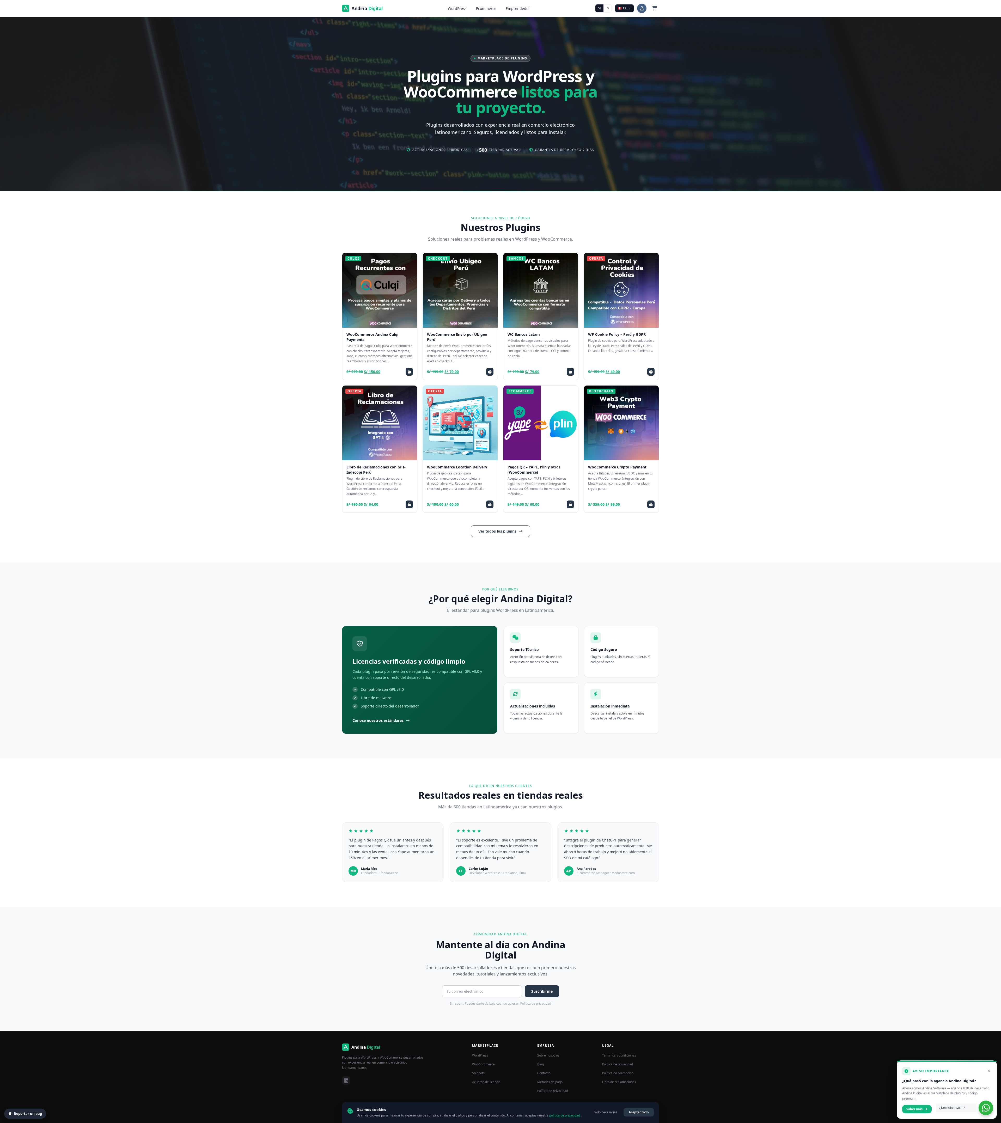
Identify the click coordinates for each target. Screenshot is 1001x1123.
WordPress (457, 8)
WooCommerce (483, 1064)
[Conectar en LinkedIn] (346, 1080)
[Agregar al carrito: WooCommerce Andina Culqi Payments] (409, 372)
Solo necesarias (605, 1112)
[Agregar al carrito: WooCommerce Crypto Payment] (651, 504)
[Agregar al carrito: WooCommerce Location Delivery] (489, 504)
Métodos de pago (550, 1082)
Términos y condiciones (619, 1055)
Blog (540, 1064)
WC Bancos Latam (524, 334)
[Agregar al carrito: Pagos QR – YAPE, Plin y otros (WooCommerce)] (570, 504)
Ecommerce (486, 8)
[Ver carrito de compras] (654, 8)
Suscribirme (542, 991)
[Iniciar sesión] (641, 8)
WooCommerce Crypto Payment (617, 467)
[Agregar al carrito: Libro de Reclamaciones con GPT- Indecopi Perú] (409, 504)
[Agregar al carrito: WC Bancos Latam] (570, 372)
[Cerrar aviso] (988, 1070)
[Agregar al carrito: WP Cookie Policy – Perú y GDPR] (651, 372)
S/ (599, 8)
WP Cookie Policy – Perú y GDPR (617, 334)
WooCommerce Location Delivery (457, 467)
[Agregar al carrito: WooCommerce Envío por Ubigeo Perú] (489, 372)
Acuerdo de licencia (486, 1082)
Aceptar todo (639, 1112)
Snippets (478, 1073)
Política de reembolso (617, 1073)
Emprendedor (518, 8)
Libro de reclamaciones (619, 1082)
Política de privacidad (535, 1003)
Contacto (543, 1073)
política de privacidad (565, 1115)
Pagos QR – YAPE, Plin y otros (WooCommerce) (534, 470)
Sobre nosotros (548, 1055)
